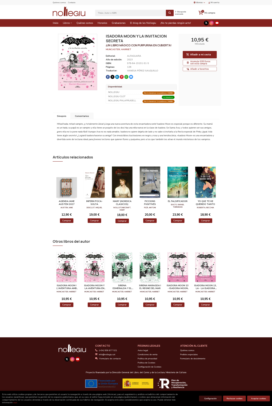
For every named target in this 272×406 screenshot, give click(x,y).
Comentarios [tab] (82, 116)
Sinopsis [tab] (61, 116)
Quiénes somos (59, 2)
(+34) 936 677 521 (108, 350)
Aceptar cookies (258, 398)
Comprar (66, 220)
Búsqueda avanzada (180, 13)
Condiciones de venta (147, 354)
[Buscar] (170, 13)
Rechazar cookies (235, 398)
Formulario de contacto (110, 358)
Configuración (210, 398)
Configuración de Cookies (149, 366)
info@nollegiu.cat (107, 354)
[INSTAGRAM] (211, 23)
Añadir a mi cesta (200, 54)
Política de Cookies (146, 362)
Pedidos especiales (189, 354)
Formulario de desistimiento (192, 358)
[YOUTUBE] (217, 23)
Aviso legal (143, 350)
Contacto (72, 2)
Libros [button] (66, 23)
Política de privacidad (147, 358)
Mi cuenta (215, 2)
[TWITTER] (206, 23)
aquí (15, 402)
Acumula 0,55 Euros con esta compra (200, 62)
